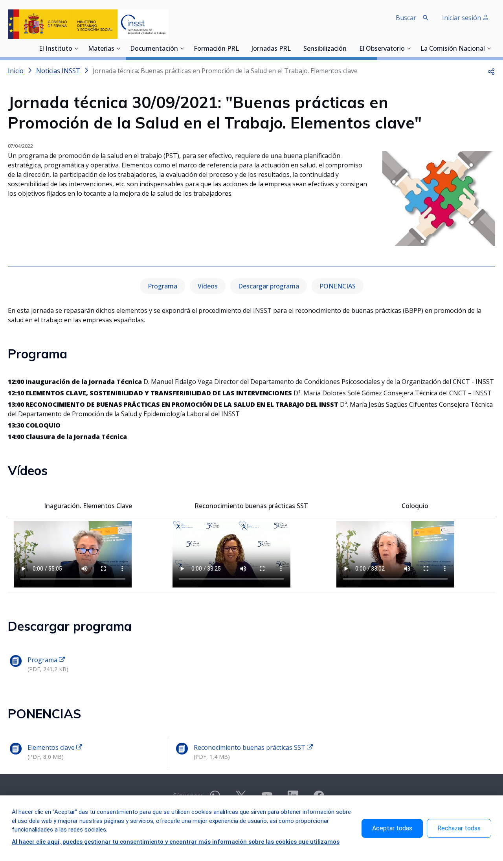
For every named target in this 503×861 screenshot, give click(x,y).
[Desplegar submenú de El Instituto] (76, 48)
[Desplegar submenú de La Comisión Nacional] (489, 48)
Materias (101, 49)
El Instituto (55, 49)
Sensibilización (325, 49)
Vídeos (208, 286)
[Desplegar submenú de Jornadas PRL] (293, 48)
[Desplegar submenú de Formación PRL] (241, 48)
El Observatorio (382, 49)
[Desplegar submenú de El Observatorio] (409, 48)
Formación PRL (216, 49)
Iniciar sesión (462, 17)
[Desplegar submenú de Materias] (118, 48)
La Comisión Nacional (452, 49)
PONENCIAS (337, 286)
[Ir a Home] (88, 24)
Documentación (154, 49)
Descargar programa (268, 286)
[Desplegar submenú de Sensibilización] (349, 48)
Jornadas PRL (271, 49)
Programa (162, 286)
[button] (491, 70)
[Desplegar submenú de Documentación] (182, 48)
